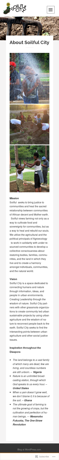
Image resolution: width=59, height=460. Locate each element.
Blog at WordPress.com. (29, 449)
